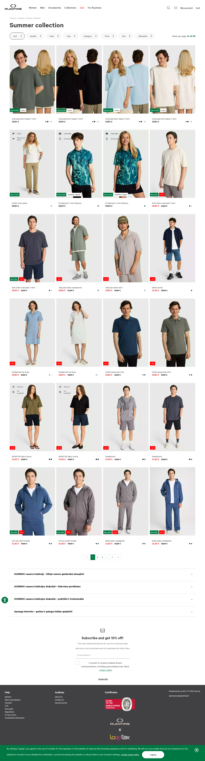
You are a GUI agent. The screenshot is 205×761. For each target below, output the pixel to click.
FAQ (6, 705)
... (107, 557)
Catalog (21, 18)
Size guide (9, 708)
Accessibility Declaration (14, 717)
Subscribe (103, 679)
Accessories (54, 7)
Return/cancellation (13, 699)
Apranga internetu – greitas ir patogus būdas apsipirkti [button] (43, 611)
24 (188, 36)
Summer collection (33, 18)
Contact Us (59, 699)
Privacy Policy (10, 714)
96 (194, 36)
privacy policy (105, 669)
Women (33, 7)
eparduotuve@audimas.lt (179, 695)
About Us (58, 696)
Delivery (8, 696)
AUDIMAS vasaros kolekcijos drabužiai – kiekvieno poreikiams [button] (47, 586)
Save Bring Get (61, 702)
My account (187, 7)
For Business (94, 7)
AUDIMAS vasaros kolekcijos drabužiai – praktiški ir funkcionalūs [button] (49, 598)
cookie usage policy (130, 754)
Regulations (9, 711)
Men (42, 7)
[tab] (102, 574)
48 (191, 36)
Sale (82, 7)
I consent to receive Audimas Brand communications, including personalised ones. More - (105, 666)
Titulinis (13, 18)
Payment (8, 702)
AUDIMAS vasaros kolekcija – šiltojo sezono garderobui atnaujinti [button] (49, 573)
